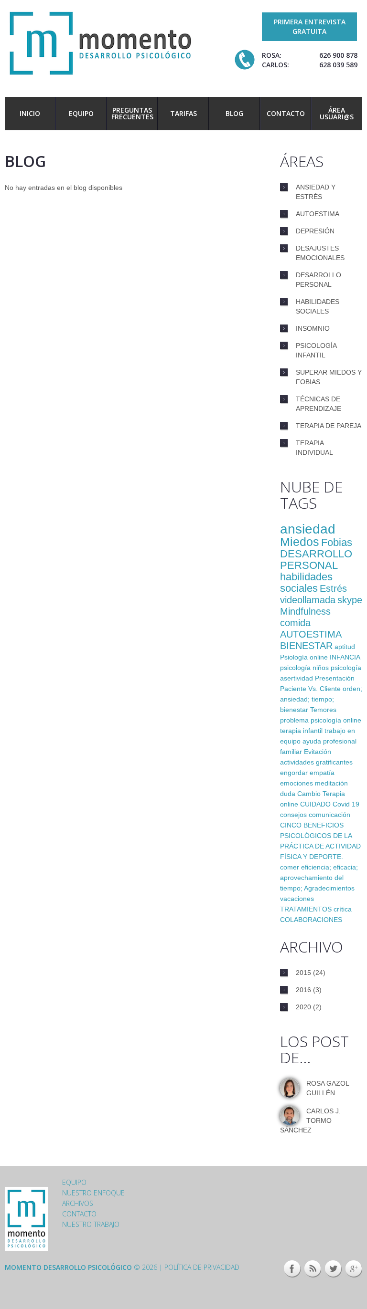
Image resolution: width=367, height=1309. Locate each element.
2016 (303, 990)
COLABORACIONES (311, 919)
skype (349, 600)
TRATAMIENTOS (306, 909)
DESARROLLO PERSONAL (316, 559)
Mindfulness (305, 611)
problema (294, 720)
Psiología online (304, 657)
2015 (303, 972)
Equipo (81, 113)
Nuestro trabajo (90, 1224)
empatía (322, 772)
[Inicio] (100, 42)
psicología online (336, 720)
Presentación (335, 678)
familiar (291, 751)
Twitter (333, 1269)
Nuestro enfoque (93, 1192)
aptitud (345, 646)
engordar (294, 772)
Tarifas (183, 113)
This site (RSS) (312, 1269)
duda (287, 793)
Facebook (292, 1269)
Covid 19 (346, 804)
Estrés (333, 588)
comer (289, 867)
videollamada (307, 600)
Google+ (353, 1269)
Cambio (309, 793)
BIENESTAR (306, 645)
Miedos (299, 541)
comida (295, 623)
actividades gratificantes (316, 762)
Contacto (286, 113)
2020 (303, 1007)
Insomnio (313, 328)
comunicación (329, 814)
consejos (293, 814)
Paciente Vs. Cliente (310, 688)
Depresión (315, 231)
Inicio (30, 113)
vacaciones (297, 898)
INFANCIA (345, 657)
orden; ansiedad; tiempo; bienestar (321, 699)
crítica (343, 909)
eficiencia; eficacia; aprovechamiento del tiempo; (319, 877)
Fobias (336, 542)
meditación (331, 783)
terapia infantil (301, 730)
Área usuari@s (337, 113)
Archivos (77, 1203)
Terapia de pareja (328, 425)
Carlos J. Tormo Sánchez (310, 1120)
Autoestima (317, 214)
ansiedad (307, 529)
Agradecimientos (329, 888)
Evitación (317, 751)
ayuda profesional (329, 741)
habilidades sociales (306, 582)
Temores (323, 709)
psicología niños (304, 667)
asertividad (296, 678)
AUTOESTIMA (311, 634)
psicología (346, 667)
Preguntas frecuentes (132, 113)
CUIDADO (315, 804)
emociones (296, 783)
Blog (234, 113)
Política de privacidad (201, 1267)
